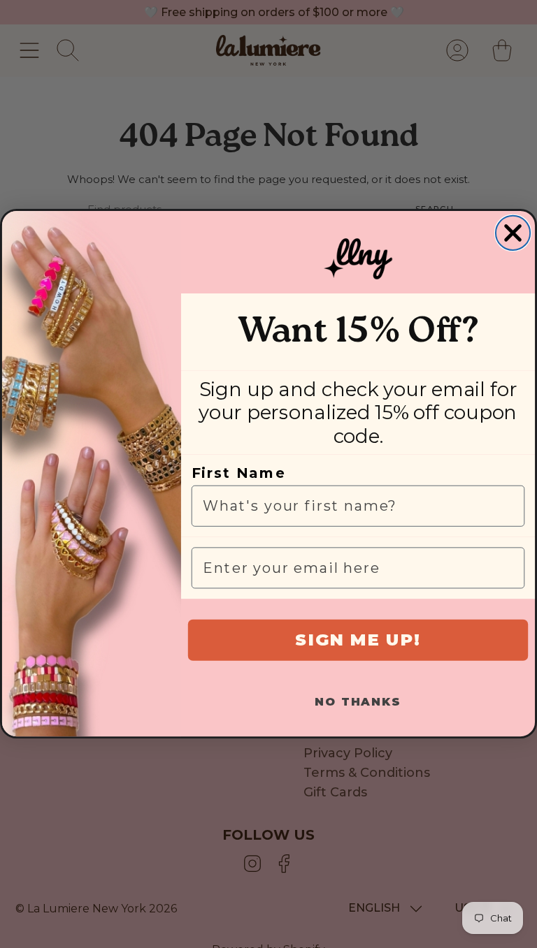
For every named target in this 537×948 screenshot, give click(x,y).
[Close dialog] (513, 233)
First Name (239, 473)
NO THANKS (358, 702)
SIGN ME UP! (357, 640)
